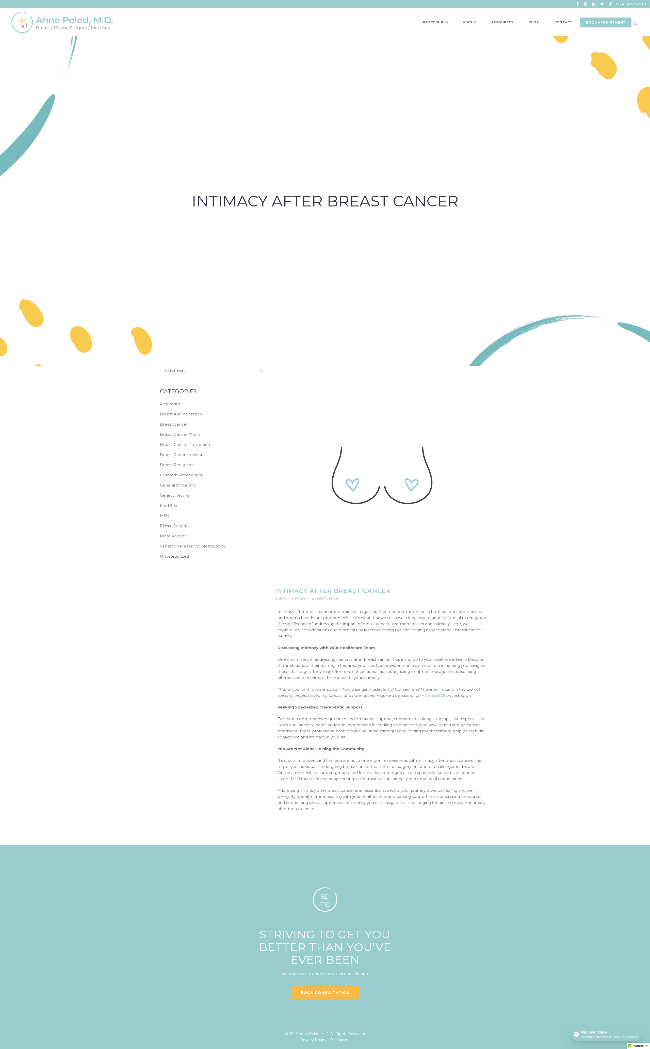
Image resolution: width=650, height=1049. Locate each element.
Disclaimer (340, 1039)
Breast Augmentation (181, 414)
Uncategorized (174, 556)
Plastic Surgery (174, 525)
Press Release (173, 536)
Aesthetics (170, 403)
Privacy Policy (313, 1039)
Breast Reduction (177, 464)
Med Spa (168, 505)
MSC (164, 515)
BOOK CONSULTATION (325, 992)
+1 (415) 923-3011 (631, 4)
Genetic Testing (175, 495)
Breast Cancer (174, 424)
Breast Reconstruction (181, 454)
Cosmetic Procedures (181, 475)
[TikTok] (610, 5)
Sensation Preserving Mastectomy (193, 546)
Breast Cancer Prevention (185, 444)
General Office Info (178, 485)
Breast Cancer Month (181, 434)
